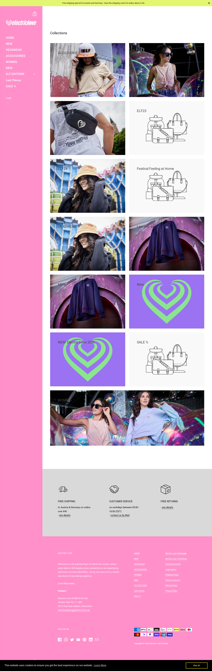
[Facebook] (59, 640)
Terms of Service (172, 580)
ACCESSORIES (140, 569)
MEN (136, 580)
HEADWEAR (139, 564)
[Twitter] (72, 640)
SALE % (137, 596)
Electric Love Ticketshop (176, 559)
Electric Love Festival (159, 643)
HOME (137, 553)
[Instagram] (66, 640)
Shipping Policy (172, 575)
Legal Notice (170, 569)
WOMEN (138, 575)
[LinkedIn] (91, 640)
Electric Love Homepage (176, 553)
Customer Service (173, 564)
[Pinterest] (84, 640)
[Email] (97, 640)
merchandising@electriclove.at (74, 610)
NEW (136, 559)
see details (64, 515)
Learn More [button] (100, 665)
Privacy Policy (171, 591)
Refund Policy (171, 585)
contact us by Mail (120, 515)
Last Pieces (139, 591)
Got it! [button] (196, 665)
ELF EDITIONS (140, 585)
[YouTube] (78, 640)
